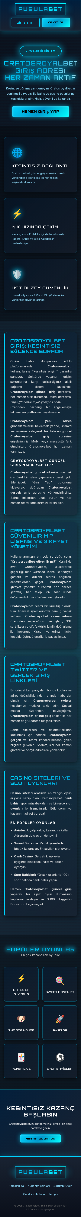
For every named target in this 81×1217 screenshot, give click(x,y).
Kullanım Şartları (39, 1185)
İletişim (53, 1194)
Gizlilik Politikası (34, 1194)
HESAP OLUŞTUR (40, 1138)
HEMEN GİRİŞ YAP (40, 111)
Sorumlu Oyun (62, 1185)
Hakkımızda (16, 1185)
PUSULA (40, 9)
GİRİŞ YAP (25, 22)
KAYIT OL (56, 22)
